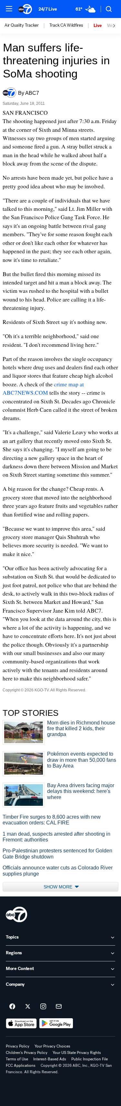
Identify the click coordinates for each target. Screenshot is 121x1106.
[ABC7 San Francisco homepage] (25, 9)
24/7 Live (47, 9)
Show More (59, 886)
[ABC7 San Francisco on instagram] (43, 1006)
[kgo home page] (16, 914)
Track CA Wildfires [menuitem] (66, 25)
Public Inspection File (89, 1059)
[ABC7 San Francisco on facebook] (12, 1006)
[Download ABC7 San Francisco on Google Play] (56, 1023)
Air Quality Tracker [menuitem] (22, 25)
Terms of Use (17, 1059)
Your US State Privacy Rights (77, 1053)
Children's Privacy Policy (26, 1053)
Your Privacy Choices (52, 1046)
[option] (27, 25)
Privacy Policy (17, 1046)
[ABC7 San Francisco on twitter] (27, 1006)
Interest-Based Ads (49, 1059)
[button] (9, 8)
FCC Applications (20, 1065)
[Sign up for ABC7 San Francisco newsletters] (58, 1006)
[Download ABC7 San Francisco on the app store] (21, 1023)
